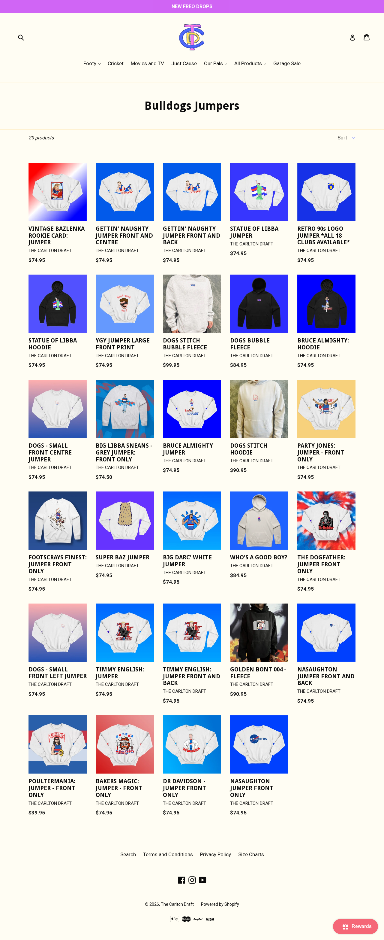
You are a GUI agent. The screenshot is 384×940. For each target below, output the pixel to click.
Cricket (116, 63)
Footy (93, 63)
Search (128, 854)
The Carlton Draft (177, 904)
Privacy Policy (215, 854)
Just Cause (184, 63)
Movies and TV (147, 63)
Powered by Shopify (220, 904)
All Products (251, 63)
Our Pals (217, 63)
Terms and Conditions (168, 854)
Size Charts (251, 854)
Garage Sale (287, 63)
